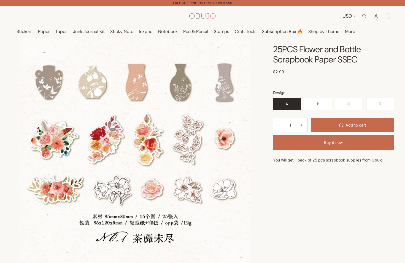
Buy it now (333, 142)
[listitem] (350, 31)
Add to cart (355, 125)
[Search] (364, 16)
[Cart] (388, 16)
